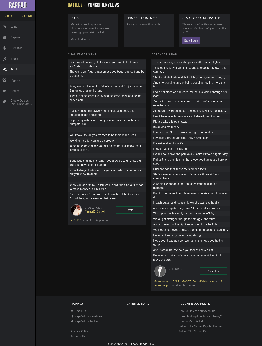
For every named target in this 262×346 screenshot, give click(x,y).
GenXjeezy (161, 281)
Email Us (80, 311)
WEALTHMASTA (180, 281)
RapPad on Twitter (86, 321)
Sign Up (26, 15)
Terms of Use (79, 336)
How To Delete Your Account (196, 311)
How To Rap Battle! (190, 321)
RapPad (18, 5)
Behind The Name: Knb (193, 331)
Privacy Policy (80, 331)
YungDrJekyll (95, 211)
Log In (9, 15)
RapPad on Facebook (88, 316)
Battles (75, 5)
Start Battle (191, 40)
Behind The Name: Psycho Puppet (200, 326)
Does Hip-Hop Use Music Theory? (200, 316)
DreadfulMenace (203, 281)
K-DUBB (76, 220)
